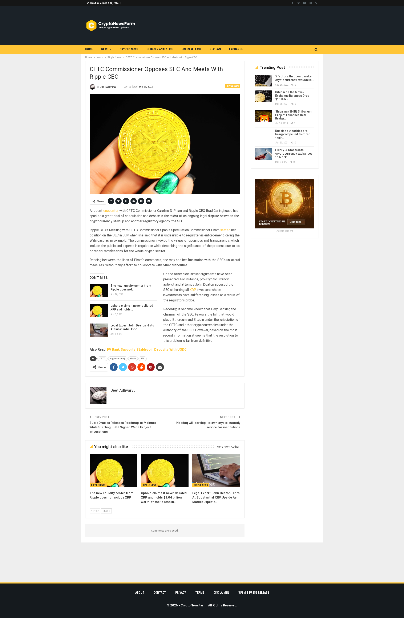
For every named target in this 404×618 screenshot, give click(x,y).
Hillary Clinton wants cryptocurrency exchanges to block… (293, 153)
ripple (133, 358)
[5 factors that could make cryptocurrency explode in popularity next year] (263, 80)
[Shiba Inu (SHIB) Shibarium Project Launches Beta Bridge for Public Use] (263, 116)
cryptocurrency (117, 358)
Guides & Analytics (159, 49)
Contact (160, 592)
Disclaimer (221, 592)
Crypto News (129, 49)
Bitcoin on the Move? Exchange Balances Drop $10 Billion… (292, 95)
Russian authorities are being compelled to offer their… (292, 134)
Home (89, 49)
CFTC (102, 358)
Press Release (191, 49)
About (139, 592)
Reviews (215, 49)
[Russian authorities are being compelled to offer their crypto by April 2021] (263, 135)
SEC (143, 358)
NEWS (104, 49)
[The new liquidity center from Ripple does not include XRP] (99, 290)
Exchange (236, 49)
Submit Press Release (253, 592)
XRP (193, 290)
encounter (110, 211)
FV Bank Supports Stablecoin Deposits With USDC (147, 349)
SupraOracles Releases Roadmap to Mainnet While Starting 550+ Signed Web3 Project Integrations (122, 427)
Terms (199, 592)
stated (225, 230)
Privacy (180, 592)
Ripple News (233, 86)
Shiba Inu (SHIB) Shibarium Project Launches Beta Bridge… (293, 115)
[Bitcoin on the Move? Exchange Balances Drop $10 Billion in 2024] (263, 96)
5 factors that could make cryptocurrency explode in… (294, 78)
